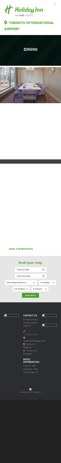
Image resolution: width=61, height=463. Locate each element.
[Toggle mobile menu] (55, 4)
